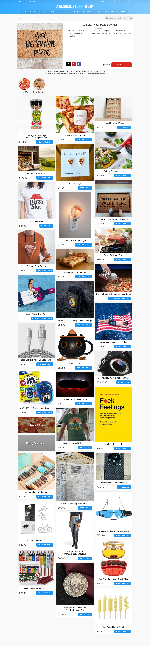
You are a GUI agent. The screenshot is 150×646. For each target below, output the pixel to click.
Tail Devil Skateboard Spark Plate (113, 579)
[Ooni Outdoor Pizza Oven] (36, 158)
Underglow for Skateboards (75, 399)
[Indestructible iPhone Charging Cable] (36, 340)
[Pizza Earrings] (75, 162)
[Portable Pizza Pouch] (36, 247)
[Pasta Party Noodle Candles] (113, 606)
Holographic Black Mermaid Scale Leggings (75, 553)
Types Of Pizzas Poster (113, 123)
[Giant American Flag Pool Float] (113, 321)
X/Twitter (34, 1)
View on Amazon (44, 142)
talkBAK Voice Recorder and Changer (36, 408)
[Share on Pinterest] (74, 64)
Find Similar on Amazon (119, 298)
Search (102, 1)
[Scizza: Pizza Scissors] (113, 150)
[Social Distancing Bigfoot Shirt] (75, 424)
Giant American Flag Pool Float (113, 342)
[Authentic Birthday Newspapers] (75, 476)
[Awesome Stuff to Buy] (75, 6)
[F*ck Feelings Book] (113, 414)
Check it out (123, 382)
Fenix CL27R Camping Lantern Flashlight (75, 320)
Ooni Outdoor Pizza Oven (36, 173)
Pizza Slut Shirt (36, 221)
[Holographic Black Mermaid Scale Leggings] (75, 530)
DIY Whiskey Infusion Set (36, 492)
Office (104, 11)
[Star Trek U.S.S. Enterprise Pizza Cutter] (113, 278)
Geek (89, 11)
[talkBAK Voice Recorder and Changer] (36, 387)
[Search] (131, 18)
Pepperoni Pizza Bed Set (75, 272)
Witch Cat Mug (75, 363)
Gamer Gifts (79, 11)
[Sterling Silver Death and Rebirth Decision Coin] (75, 584)
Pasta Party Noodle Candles (113, 627)
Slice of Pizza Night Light (75, 240)
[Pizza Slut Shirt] (36, 200)
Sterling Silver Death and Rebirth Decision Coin (75, 609)
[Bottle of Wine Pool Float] (36, 293)
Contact (121, 1)
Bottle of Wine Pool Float (36, 314)
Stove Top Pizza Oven (113, 255)
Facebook (23, 1)
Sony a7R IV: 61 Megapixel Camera (113, 378)
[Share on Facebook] (79, 64)
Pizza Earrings (75, 183)
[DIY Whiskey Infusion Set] (36, 471)
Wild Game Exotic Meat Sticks (36, 588)
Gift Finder (33, 11)
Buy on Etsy (121, 65)
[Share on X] (68, 64)
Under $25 (114, 11)
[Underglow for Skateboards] (75, 384)
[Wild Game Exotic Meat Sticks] (36, 567)
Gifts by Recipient (48, 11)
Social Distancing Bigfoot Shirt (75, 443)
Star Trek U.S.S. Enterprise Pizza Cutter (113, 294)
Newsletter (111, 1)
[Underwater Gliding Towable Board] (113, 510)
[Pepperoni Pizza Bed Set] (75, 259)
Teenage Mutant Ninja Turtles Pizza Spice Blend (36, 136)
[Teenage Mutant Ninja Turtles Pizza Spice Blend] (36, 114)
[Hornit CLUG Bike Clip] (36, 519)
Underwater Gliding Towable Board (114, 531)
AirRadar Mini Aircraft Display (114, 483)
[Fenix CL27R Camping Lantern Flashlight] (75, 299)
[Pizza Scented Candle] (75, 114)
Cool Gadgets (65, 11)
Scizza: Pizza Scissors (114, 171)
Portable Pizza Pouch (36, 266)
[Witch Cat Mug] (75, 345)
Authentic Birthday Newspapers (75, 503)
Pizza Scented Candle (75, 135)
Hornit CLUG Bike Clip (36, 540)
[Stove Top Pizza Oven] (113, 240)
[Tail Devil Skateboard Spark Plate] (113, 558)
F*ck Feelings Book (113, 444)
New (24, 11)
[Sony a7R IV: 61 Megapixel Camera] (113, 363)
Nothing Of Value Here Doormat (114, 219)
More (123, 11)
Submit (129, 1)
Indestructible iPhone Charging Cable (36, 360)
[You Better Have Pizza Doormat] (40, 46)
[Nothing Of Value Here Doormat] (113, 198)
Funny (96, 11)
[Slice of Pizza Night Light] (75, 215)
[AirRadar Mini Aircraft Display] (113, 466)
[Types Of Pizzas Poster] (113, 108)
